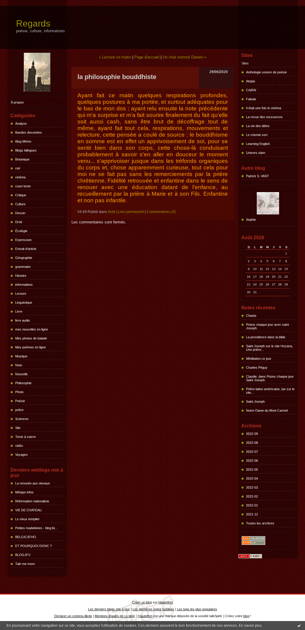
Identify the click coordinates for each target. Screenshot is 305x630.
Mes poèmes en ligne (30, 347)
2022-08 (252, 442)
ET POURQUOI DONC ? (33, 546)
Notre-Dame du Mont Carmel (267, 410)
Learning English (258, 144)
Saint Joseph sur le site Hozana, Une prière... (269, 347)
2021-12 (252, 514)
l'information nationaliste (32, 501)
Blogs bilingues (26, 150)
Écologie (21, 231)
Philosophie (23, 383)
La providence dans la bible (265, 337)
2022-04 (252, 478)
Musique (21, 356)
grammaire (23, 266)
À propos (17, 102)
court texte (23, 186)
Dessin (20, 213)
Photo (19, 392)
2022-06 (252, 460)
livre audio (22, 320)
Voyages (21, 454)
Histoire (20, 275)
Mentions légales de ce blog (115, 616)
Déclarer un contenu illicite (73, 616)
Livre (18, 311)
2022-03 (252, 487)
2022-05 (252, 469)
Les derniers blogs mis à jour (109, 609)
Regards (33, 23)
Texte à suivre (25, 436)
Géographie (23, 258)
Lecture (20, 293)
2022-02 (252, 496)
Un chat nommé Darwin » (184, 57)
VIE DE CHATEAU (28, 510)
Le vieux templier (27, 519)
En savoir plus (250, 625)
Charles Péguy (256, 367)
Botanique (22, 159)
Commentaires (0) (161, 212)
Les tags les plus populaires (197, 609)
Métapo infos (24, 492)
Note (18, 365)
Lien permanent (131, 212)
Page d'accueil (146, 57)
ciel (17, 168)
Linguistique (23, 302)
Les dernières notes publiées (153, 609)
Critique (20, 195)
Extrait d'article (25, 249)
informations (24, 284)
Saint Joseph (255, 401)
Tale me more (25, 564)
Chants (251, 315)
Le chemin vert (256, 135)
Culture (20, 204)
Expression (23, 240)
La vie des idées (258, 126)
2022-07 (252, 451)
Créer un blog (142, 602)
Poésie (20, 401)
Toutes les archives (260, 523)
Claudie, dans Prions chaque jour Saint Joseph (270, 378)
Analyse (21, 123)
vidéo (19, 445)
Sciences (22, 419)
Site (18, 428)
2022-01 (252, 505)
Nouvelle (21, 374)
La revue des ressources (264, 117)
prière (19, 410)
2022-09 (252, 434)
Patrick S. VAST (257, 176)
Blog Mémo (23, 141)
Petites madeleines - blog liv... (36, 528)
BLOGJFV (22, 555)
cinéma (20, 177)
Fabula (251, 99)
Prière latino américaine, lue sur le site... (270, 390)
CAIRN (251, 90)
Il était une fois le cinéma (263, 108)
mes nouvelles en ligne (31, 329)
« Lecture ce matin (115, 57)
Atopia (250, 81)
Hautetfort (165, 602)
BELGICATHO (25, 537)
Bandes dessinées (28, 132)
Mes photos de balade (31, 338)
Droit (18, 222)
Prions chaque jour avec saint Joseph (267, 326)
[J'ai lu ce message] (299, 625)
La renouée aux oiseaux (32, 483)
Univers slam (255, 153)
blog (246, 616)
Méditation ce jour (258, 358)
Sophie (251, 219)
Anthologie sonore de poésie (266, 72)
